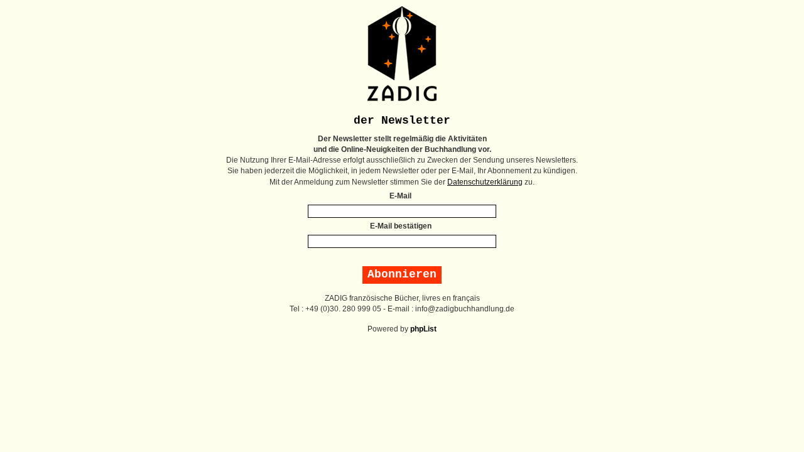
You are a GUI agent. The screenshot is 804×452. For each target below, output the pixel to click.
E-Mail (400, 195)
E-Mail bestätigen (401, 226)
